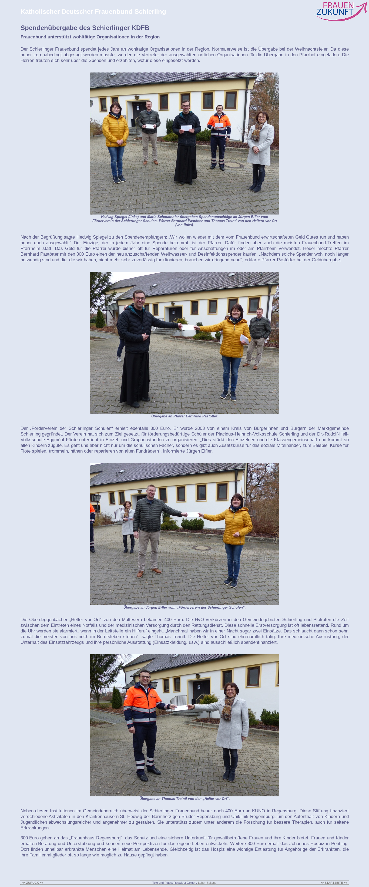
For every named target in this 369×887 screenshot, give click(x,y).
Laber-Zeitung (207, 882)
